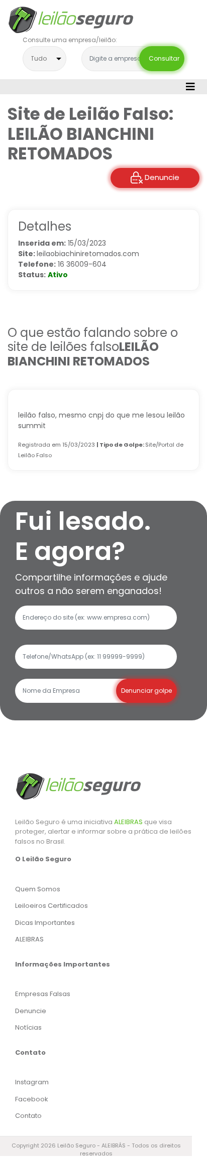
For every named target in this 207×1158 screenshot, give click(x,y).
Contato (28, 1115)
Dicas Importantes (45, 922)
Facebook (31, 1099)
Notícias (28, 1027)
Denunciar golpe (146, 690)
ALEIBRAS (128, 822)
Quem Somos (37, 889)
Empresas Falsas (42, 994)
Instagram (32, 1082)
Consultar (161, 58)
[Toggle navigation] (190, 86)
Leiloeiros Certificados (51, 905)
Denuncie (161, 177)
